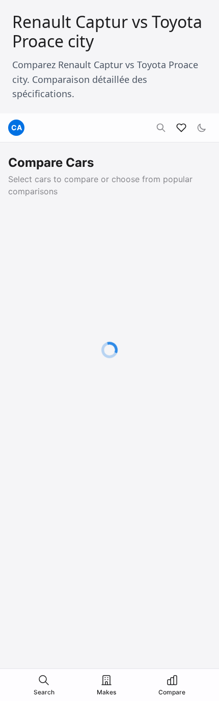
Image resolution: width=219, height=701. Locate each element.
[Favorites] (181, 128)
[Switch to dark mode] (202, 128)
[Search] (161, 128)
